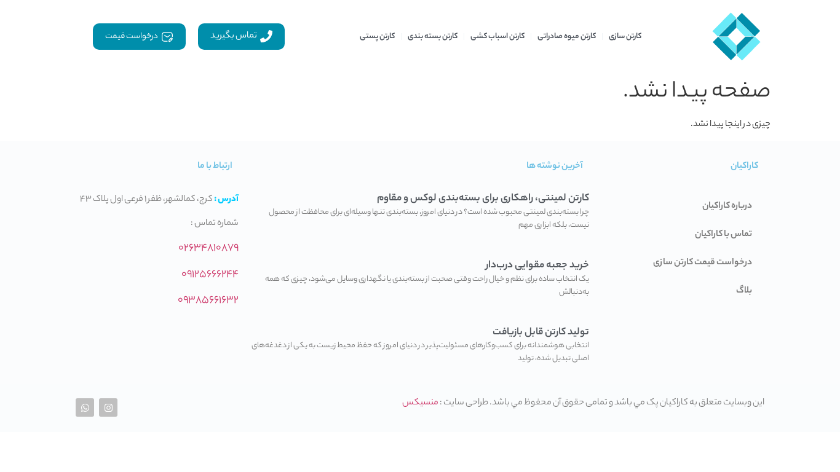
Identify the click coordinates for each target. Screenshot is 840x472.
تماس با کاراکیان (723, 234)
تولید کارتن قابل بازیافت (541, 332)
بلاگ (744, 291)
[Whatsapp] (85, 407)
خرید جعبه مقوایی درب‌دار (537, 266)
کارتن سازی (625, 36)
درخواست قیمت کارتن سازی (702, 263)
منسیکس (420, 403)
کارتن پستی (377, 36)
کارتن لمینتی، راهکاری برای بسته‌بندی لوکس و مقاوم (483, 199)
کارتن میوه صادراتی (566, 36)
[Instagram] (108, 407)
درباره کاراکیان (727, 206)
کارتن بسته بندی (433, 36)
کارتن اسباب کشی (497, 36)
